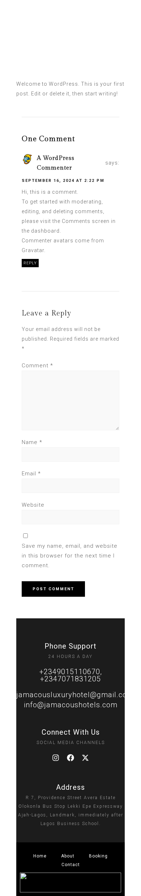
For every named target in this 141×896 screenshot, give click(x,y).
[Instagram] (55, 758)
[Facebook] (70, 758)
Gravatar (33, 250)
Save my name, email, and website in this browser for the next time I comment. (70, 556)
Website (33, 505)
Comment (37, 365)
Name (32, 442)
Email (31, 473)
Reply (30, 263)
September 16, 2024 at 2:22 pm (63, 180)
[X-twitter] (85, 758)
